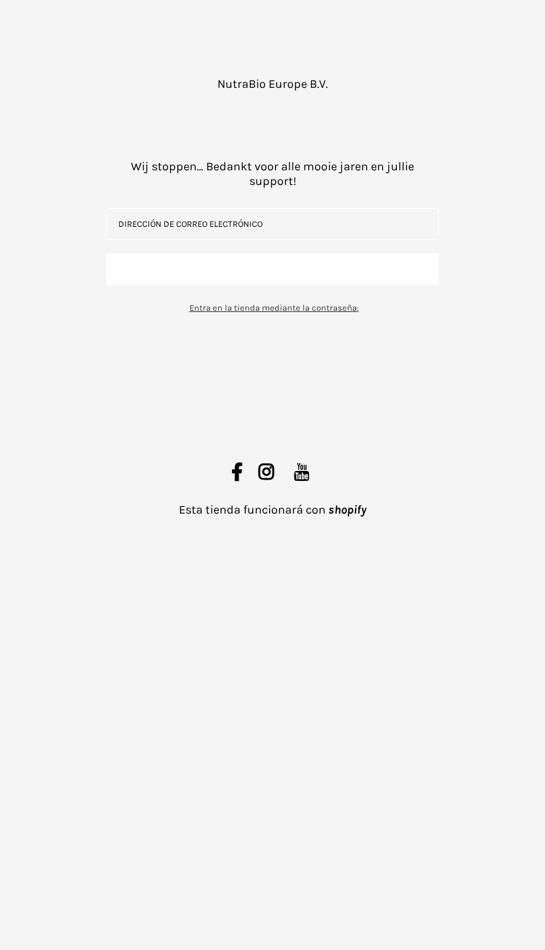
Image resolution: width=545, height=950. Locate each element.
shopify (347, 509)
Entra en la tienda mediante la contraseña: (274, 308)
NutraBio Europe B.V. (272, 84)
